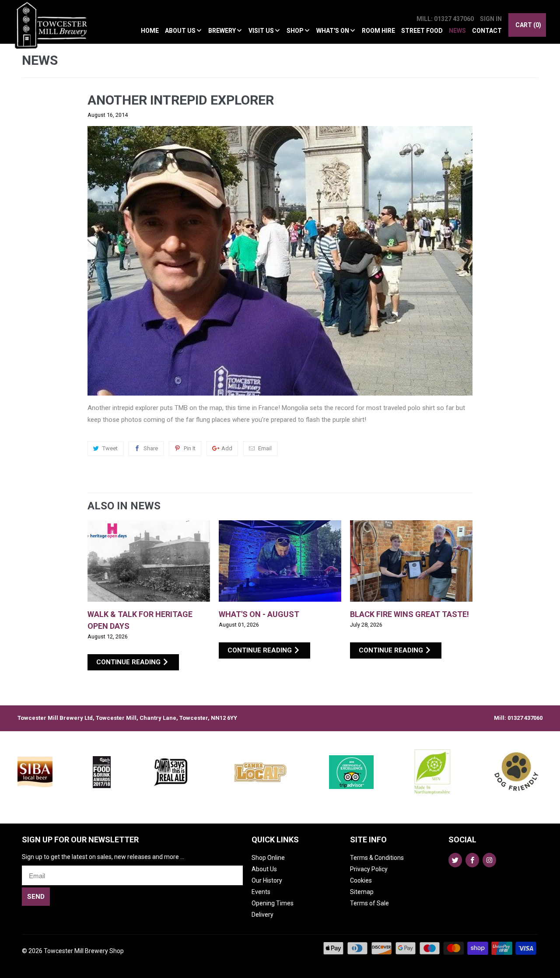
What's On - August (259, 614)
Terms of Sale (369, 903)
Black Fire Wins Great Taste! (409, 614)
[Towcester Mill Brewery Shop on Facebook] (472, 860)
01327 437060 (525, 718)
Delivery (262, 914)
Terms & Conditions (377, 857)
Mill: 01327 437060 (445, 18)
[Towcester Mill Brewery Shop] (53, 30)
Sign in (491, 18)
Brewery (222, 30)
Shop (296, 30)
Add (226, 448)
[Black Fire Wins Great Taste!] (411, 561)
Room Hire (378, 30)
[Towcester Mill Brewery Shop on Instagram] (489, 860)
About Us (181, 30)
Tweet (110, 448)
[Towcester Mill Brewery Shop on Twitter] (455, 860)
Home (150, 30)
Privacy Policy (369, 869)
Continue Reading (129, 662)
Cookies (361, 880)
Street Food (422, 30)
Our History (267, 880)
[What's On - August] (280, 561)
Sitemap (362, 891)
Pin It (190, 448)
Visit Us (261, 30)
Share (151, 448)
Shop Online (268, 857)
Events (261, 891)
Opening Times (273, 903)
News (457, 30)
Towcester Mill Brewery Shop (84, 950)
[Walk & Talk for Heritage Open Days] (149, 561)
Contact (487, 30)
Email (265, 448)
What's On (333, 30)
